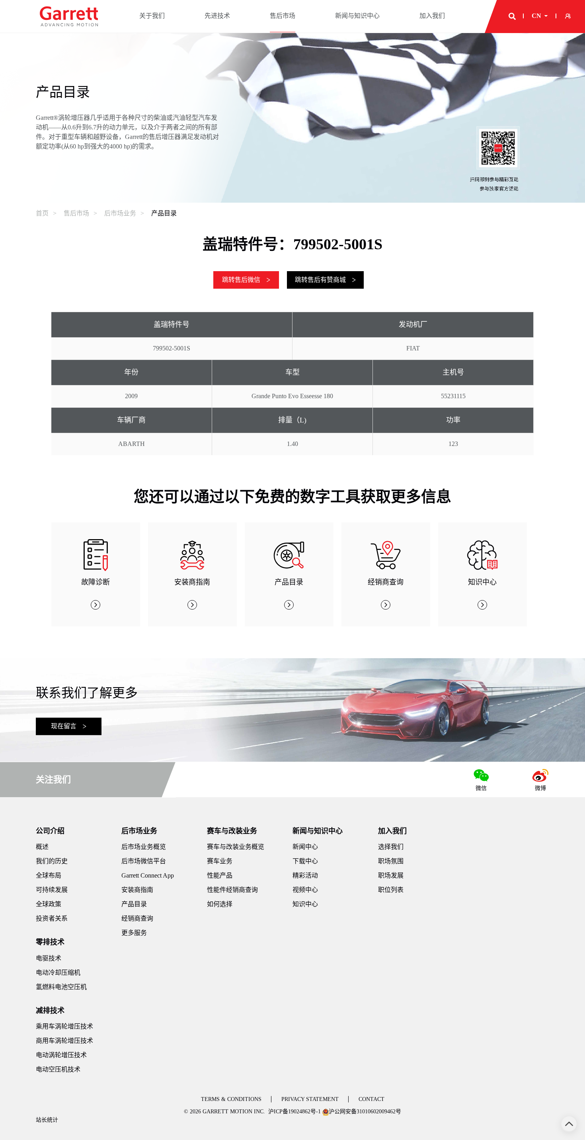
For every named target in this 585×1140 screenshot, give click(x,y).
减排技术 (50, 1011)
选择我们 (391, 846)
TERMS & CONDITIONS (231, 1099)
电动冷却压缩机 (58, 972)
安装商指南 (137, 889)
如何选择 (219, 904)
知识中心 (305, 904)
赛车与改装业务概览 (235, 846)
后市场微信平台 (143, 861)
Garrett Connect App (147, 875)
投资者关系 (52, 918)
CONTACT (371, 1099)
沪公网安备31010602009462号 (365, 1112)
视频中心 (305, 889)
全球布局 (48, 875)
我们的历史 (52, 861)
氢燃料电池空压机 (61, 987)
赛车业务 (219, 861)
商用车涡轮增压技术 (64, 1040)
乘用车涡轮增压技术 (64, 1026)
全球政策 (48, 904)
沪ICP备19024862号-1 (294, 1112)
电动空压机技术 (58, 1069)
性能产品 (219, 875)
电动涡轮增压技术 (61, 1055)
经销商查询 (137, 918)
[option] (95, 574)
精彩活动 (305, 875)
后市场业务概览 (143, 846)
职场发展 (391, 875)
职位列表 (391, 889)
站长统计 (47, 1120)
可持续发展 (52, 889)
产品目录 (164, 213)
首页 (42, 213)
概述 (42, 846)
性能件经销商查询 (232, 889)
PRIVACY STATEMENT (310, 1099)
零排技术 (50, 942)
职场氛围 (391, 861)
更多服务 (134, 932)
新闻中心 (305, 846)
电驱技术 (48, 958)
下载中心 (305, 861)
